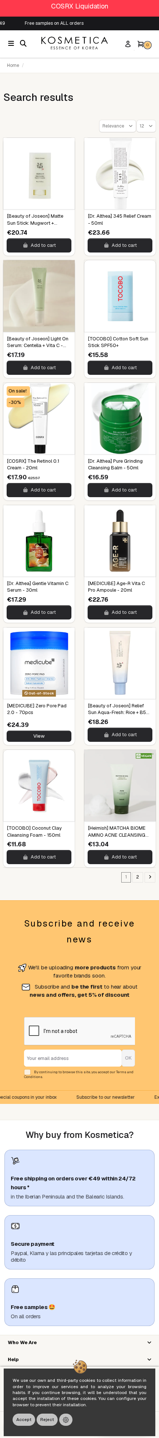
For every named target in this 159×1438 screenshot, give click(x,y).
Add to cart (43, 245)
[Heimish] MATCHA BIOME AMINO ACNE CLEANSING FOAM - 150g (117, 834)
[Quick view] (68, 164)
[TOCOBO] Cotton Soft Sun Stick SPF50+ (118, 342)
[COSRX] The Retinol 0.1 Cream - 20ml (33, 464)
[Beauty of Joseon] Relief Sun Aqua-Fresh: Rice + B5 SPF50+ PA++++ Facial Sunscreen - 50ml (117, 716)
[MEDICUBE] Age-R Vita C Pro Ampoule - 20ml (116, 586)
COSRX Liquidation (79, 6)
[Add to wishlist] (68, 149)
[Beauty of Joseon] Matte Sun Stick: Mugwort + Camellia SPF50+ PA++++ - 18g (36, 226)
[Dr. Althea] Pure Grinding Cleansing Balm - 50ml (115, 464)
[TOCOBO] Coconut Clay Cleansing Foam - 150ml (34, 831)
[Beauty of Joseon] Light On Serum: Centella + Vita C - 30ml (37, 345)
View (39, 736)
